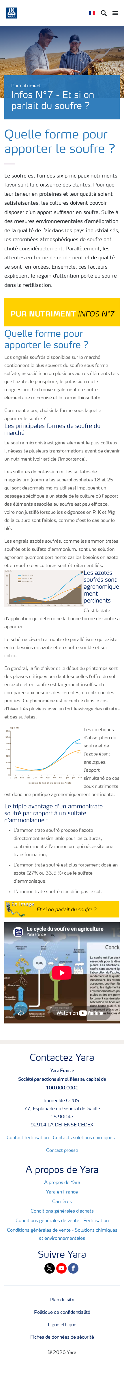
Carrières (62, 1202)
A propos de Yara (62, 1182)
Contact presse (62, 1150)
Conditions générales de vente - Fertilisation (62, 1221)
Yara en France (62, 1192)
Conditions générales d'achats (62, 1211)
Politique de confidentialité (62, 1312)
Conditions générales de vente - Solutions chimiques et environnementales (62, 1234)
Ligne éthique (62, 1325)
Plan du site (62, 1300)
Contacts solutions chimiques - (85, 1138)
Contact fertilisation (28, 1138)
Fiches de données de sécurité (62, 1337)
